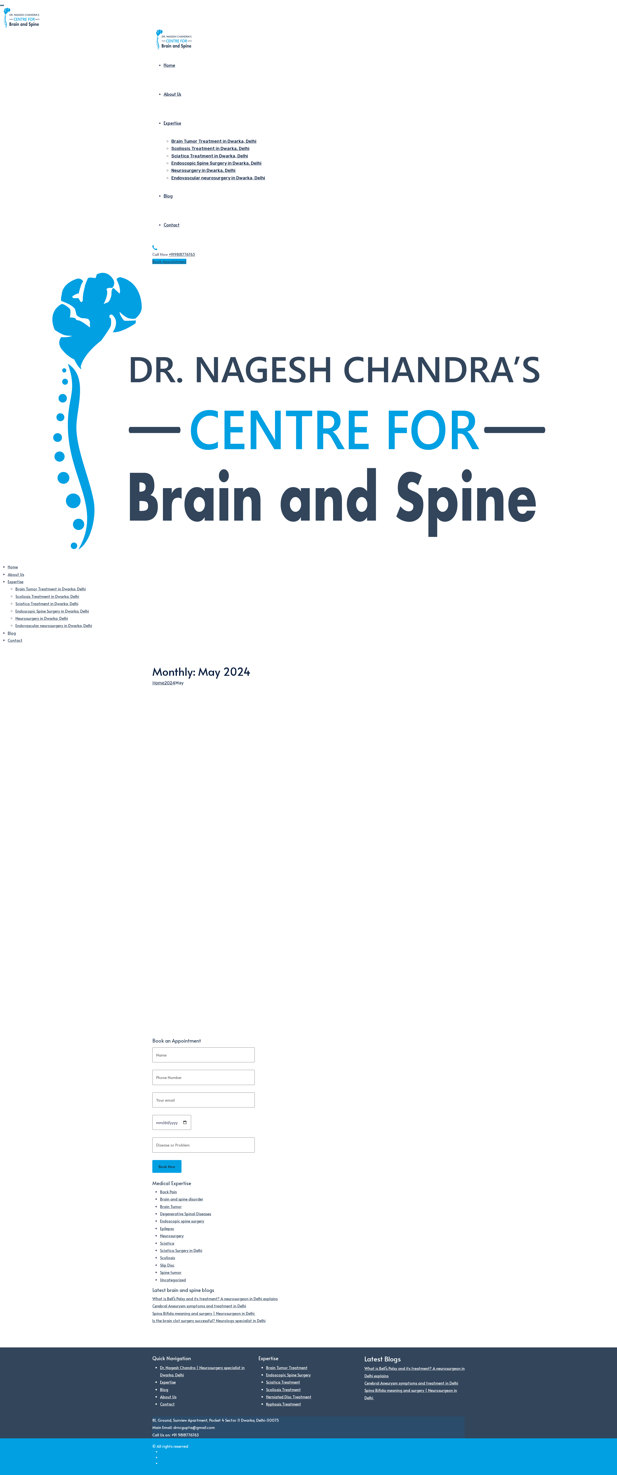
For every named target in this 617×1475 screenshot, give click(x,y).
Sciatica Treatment (283, 1382)
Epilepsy (167, 1228)
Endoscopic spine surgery (182, 1220)
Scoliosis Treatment (283, 1389)
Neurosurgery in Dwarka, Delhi (203, 170)
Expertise (172, 123)
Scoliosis (167, 1257)
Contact (172, 225)
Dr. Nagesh (161, 853)
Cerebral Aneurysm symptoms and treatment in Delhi (199, 1305)
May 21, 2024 (182, 853)
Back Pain (168, 1191)
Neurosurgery (172, 1235)
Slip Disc (167, 1265)
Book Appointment (169, 261)
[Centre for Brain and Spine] (21, 17)
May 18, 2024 (182, 1011)
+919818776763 (182, 254)
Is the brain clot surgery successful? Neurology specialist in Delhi (209, 1320)
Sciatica (167, 1243)
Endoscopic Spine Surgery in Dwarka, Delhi (216, 163)
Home (169, 65)
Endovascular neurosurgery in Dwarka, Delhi (218, 178)
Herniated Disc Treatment (288, 1396)
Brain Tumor (171, 1206)
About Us (172, 94)
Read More (161, 883)
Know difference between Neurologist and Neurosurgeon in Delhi (257, 861)
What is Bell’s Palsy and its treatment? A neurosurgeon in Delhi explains (215, 1298)
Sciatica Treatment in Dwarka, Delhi (209, 156)
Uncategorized (173, 1279)
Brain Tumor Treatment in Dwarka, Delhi (213, 141)
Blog (168, 196)
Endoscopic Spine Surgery (288, 1374)
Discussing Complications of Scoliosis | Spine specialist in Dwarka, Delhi (268, 1018)
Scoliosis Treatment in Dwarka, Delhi (210, 148)
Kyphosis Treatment (283, 1404)
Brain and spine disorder (181, 1199)
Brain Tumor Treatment (287, 1367)
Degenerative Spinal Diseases (185, 1213)
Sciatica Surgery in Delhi (181, 1250)
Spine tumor (170, 1272)
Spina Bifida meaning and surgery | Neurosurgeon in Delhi (203, 1313)
